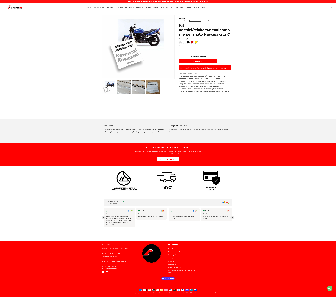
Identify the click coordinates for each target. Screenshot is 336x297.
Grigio (180, 42)
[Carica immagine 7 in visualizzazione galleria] (138, 87)
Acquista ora (198, 61)
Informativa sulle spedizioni (202, 292)
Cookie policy (172, 255)
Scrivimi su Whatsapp (168, 159)
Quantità (182, 46)
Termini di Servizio (174, 267)
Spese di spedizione (195, 20)
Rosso (192, 42)
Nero (188, 42)
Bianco (184, 42)
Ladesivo (126, 293)
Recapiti (214, 292)
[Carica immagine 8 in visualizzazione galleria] (153, 87)
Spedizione (172, 264)
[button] (196, 7)
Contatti (171, 249)
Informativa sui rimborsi (149, 292)
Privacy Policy (173, 258)
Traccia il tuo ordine (175, 252)
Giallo (196, 42)
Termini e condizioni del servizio (183, 292)
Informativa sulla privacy (165, 292)
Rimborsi (171, 261)
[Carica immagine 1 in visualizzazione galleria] (109, 87)
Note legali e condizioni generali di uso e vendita (182, 271)
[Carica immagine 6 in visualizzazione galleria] (124, 87)
